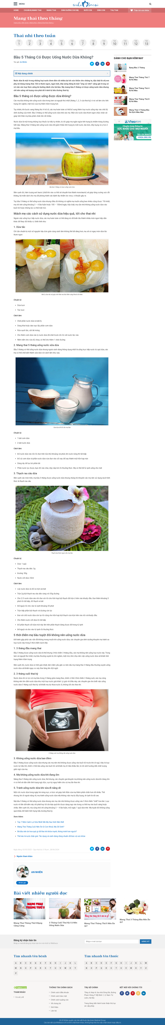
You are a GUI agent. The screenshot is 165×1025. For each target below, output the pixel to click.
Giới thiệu (54, 1007)
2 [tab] (116, 49)
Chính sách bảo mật (59, 996)
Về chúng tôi (56, 1003)
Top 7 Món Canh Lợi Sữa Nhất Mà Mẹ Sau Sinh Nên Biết (40, 822)
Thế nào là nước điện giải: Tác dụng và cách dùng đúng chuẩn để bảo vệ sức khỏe (51, 836)
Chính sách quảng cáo (59, 1000)
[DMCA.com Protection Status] (20, 987)
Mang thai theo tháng (45, 23)
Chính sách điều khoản (60, 992)
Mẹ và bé (25, 23)
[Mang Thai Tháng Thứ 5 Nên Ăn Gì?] (100, 909)
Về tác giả (22, 883)
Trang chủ (17, 23)
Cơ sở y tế (19, 997)
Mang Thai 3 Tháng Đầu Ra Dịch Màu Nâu (139, 111)
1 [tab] (48, 49)
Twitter (92, 64)
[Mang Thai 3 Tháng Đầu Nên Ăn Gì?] (135, 907)
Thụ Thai (114, 10)
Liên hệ (54, 1011)
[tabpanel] (19, 42)
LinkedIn (102, 64)
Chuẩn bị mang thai (32, 10)
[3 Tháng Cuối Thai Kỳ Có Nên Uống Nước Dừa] (65, 908)
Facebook (97, 64)
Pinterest (108, 64)
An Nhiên (23, 62)
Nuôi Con (88, 10)
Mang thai (51, 10)
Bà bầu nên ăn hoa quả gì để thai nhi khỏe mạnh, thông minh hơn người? (47, 831)
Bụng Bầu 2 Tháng (137, 68)
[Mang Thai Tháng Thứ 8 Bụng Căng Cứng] (29, 909)
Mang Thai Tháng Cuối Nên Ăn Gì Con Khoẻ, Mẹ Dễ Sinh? (40, 827)
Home (16, 10)
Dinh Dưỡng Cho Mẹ (70, 10)
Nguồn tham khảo (24, 856)
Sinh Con (101, 10)
